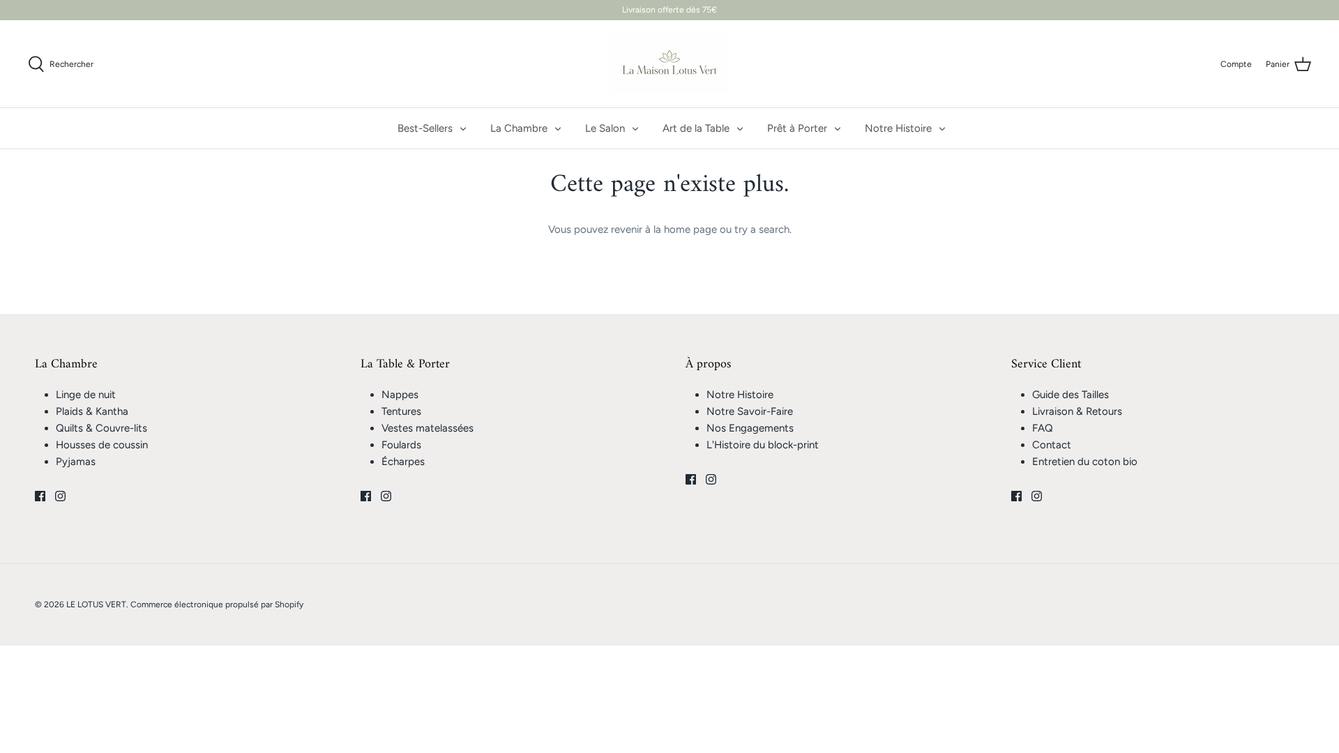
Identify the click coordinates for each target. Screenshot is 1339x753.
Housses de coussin (102, 445)
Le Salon (605, 128)
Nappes (399, 394)
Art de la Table (696, 128)
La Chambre (518, 128)
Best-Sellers (425, 128)
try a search (761, 229)
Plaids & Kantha (92, 411)
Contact (1051, 445)
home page (690, 229)
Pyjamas (76, 461)
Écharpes (403, 461)
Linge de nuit (86, 394)
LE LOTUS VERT (96, 604)
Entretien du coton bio (1084, 461)
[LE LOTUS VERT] (669, 63)
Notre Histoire (898, 128)
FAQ (1042, 428)
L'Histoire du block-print (762, 445)
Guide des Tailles (1070, 394)
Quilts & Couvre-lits (101, 428)
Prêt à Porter (797, 128)
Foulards (401, 445)
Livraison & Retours (1077, 411)
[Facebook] (40, 496)
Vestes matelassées (427, 428)
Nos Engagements (750, 428)
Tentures (401, 411)
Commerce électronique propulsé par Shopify (216, 604)
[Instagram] (60, 496)
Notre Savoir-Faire (749, 411)
